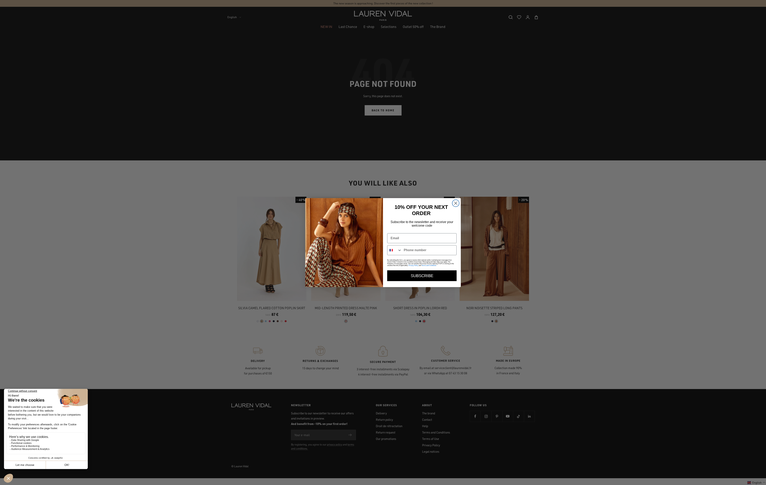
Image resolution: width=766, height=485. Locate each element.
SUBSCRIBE (422, 276)
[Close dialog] (455, 203)
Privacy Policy (413, 265)
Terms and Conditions (428, 265)
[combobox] (394, 250)
